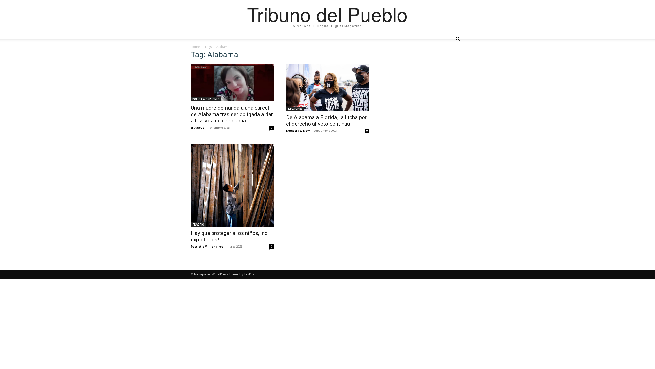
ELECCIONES (295, 108)
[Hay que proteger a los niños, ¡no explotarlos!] (232, 185)
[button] (458, 39)
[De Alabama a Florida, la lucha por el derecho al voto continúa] (327, 87)
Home (195, 47)
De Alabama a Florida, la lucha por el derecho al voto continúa (326, 120)
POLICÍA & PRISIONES (205, 99)
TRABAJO (198, 224)
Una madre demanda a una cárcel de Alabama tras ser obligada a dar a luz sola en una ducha (232, 114)
